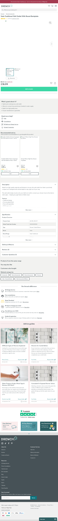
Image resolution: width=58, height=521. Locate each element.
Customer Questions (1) (9, 254)
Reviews (4, 249)
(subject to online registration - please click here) (33, 207)
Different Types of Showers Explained (13, 346)
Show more (28, 209)
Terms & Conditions (42, 505)
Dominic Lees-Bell (6, 399)
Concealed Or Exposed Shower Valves (43, 383)
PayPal (2, 480)
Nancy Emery (5, 359)
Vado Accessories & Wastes (22, 279)
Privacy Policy (50, 505)
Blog (2, 474)
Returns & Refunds (34, 455)
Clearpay (3, 485)
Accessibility (37, 506)
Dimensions (13, 78)
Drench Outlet (4, 477)
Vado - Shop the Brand (7, 279)
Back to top (29, 433)
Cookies (32, 506)
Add (14, 173)
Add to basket (34, 89)
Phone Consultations (5, 466)
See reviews (26, 302)
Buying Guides (22, 359)
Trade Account (4, 469)
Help (5, 118)
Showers (2, 14)
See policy (26, 307)
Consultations (7, 121)
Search (2, 10)
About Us (3, 449)
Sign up (33, 498)
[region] (29, 158)
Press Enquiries (4, 488)
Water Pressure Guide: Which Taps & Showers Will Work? (13, 384)
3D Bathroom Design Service (11, 124)
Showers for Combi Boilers (39, 346)
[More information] (9, 236)
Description (5, 184)
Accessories (4, 275)
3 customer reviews (15, 18)
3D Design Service (5, 463)
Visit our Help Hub (6, 508)
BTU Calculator (4, 471)
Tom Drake (33, 359)
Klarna (2, 482)
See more (39, 318)
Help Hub (32, 449)
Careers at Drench (5, 455)
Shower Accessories (10, 14)
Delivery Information (34, 452)
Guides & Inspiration (9, 127)
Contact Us (32, 458)
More (38, 291)
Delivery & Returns (8, 244)
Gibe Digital (36, 508)
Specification (6, 214)
